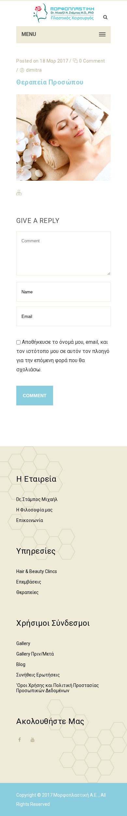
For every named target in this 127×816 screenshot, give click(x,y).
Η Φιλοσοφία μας (34, 509)
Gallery (23, 643)
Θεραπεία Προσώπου (50, 82)
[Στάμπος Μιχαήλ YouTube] (32, 739)
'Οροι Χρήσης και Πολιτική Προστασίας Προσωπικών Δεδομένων (57, 688)
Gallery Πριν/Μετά (35, 654)
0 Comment (91, 61)
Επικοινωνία (29, 520)
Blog (20, 664)
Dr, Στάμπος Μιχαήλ (37, 499)
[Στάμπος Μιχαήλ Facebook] (19, 744)
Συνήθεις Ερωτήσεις (38, 674)
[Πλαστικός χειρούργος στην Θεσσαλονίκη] (63, 13)
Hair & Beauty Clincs (36, 571)
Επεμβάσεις (28, 581)
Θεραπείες (27, 592)
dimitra (34, 70)
